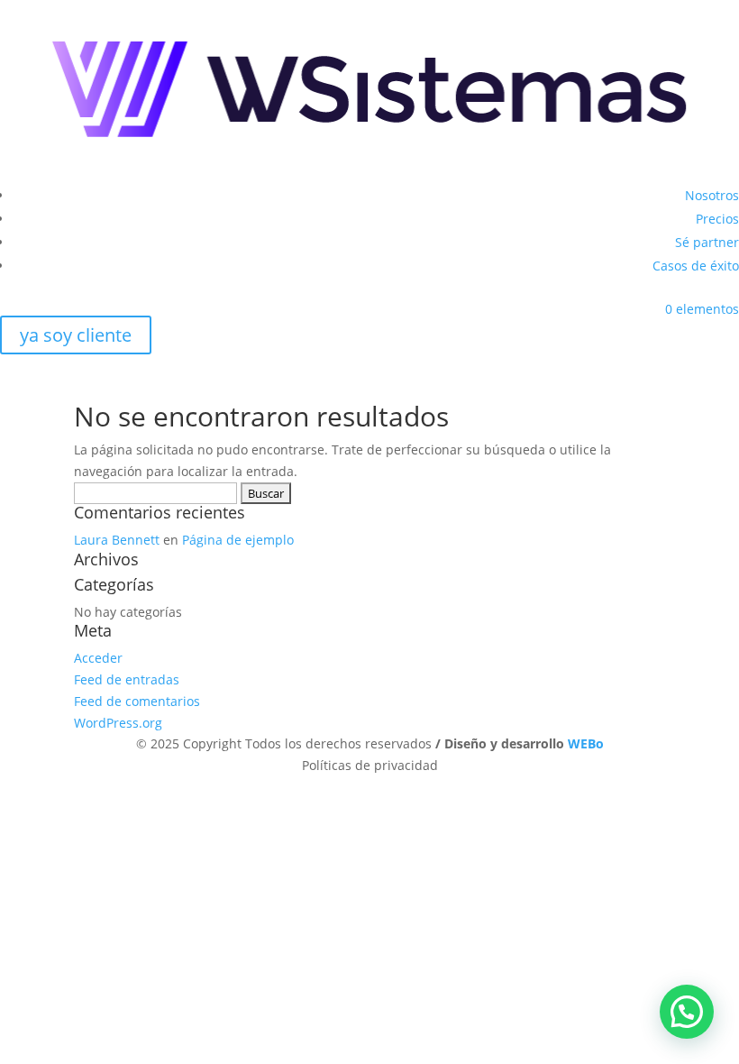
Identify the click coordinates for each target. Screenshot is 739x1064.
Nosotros (712, 195)
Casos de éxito (695, 265)
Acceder (98, 657)
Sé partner (707, 242)
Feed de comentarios (137, 701)
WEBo (586, 743)
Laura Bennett (117, 539)
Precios (717, 218)
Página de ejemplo (238, 539)
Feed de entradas (126, 679)
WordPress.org (118, 722)
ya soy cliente (76, 335)
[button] (687, 1012)
